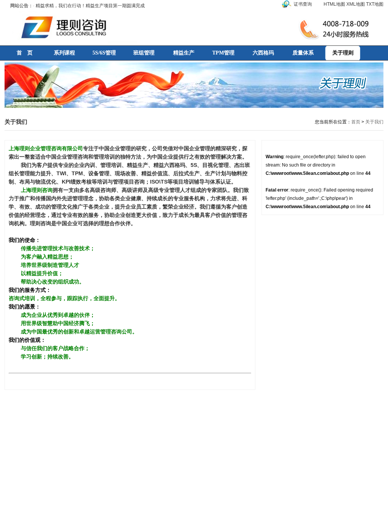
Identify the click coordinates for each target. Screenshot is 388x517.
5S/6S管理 (104, 53)
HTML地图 (334, 4)
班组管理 (144, 53)
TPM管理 (223, 53)
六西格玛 (263, 53)
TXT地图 (374, 4)
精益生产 (183, 53)
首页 (355, 122)
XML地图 (355, 4)
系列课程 (64, 53)
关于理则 (343, 53)
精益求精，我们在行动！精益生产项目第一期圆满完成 (90, 5)
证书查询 (303, 4)
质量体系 (303, 53)
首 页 (25, 53)
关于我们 (374, 122)
